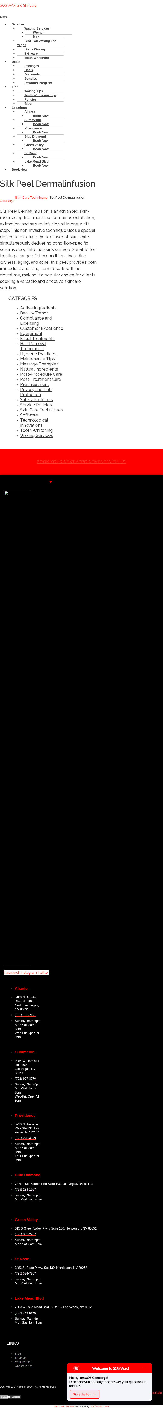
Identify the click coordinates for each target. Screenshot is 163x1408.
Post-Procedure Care (41, 374)
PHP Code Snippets (65, 1406)
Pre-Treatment (34, 384)
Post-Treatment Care (40, 379)
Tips (15, 87)
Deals (16, 62)
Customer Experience (41, 328)
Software (29, 415)
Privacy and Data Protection (36, 392)
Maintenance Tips (37, 358)
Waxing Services (36, 435)
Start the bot (82, 1394)
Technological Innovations (34, 423)
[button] (81, 17)
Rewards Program (38, 83)
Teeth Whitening (36, 57)
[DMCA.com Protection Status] (10, 1398)
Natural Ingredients (39, 369)
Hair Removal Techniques (33, 346)
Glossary (6, 201)
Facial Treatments (37, 338)
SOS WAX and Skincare (18, 5)
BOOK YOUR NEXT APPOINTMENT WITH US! (81, 461)
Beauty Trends (34, 313)
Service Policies (36, 404)
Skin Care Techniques (31, 198)
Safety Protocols (36, 399)
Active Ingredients (38, 307)
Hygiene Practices (38, 353)
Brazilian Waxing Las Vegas (36, 43)
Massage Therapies (39, 364)
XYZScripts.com (100, 1406)
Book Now (41, 165)
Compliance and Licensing (36, 321)
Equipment (31, 333)
